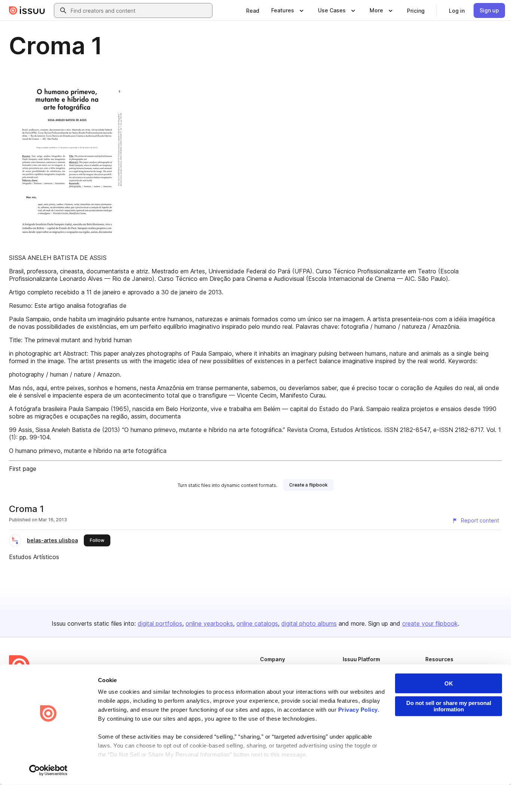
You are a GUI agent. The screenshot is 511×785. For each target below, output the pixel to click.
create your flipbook (430, 623)
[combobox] (140, 10)
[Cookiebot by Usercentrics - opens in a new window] (48, 770)
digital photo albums (309, 623)
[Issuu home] (27, 10)
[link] (252, 10)
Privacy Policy (358, 709)
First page (22, 468)
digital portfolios (160, 623)
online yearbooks (209, 623)
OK (448, 683)
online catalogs (257, 623)
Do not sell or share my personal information (448, 706)
